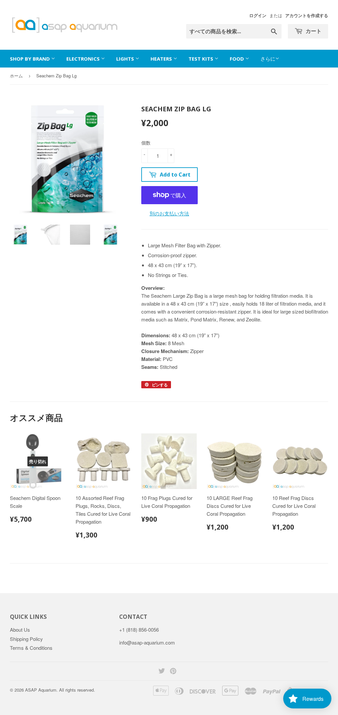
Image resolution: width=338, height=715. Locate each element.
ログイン (257, 15)
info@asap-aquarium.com (147, 642)
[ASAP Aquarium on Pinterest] (173, 671)
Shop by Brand (30, 58)
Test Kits (201, 58)
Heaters (162, 58)
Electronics (83, 58)
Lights (125, 58)
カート (312, 31)
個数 (146, 142)
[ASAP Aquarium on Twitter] (161, 671)
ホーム (16, 75)
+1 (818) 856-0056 (139, 629)
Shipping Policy (26, 638)
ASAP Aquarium (40, 690)
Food (237, 58)
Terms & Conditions (31, 647)
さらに (267, 58)
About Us (20, 629)
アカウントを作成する (306, 15)
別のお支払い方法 (169, 213)
